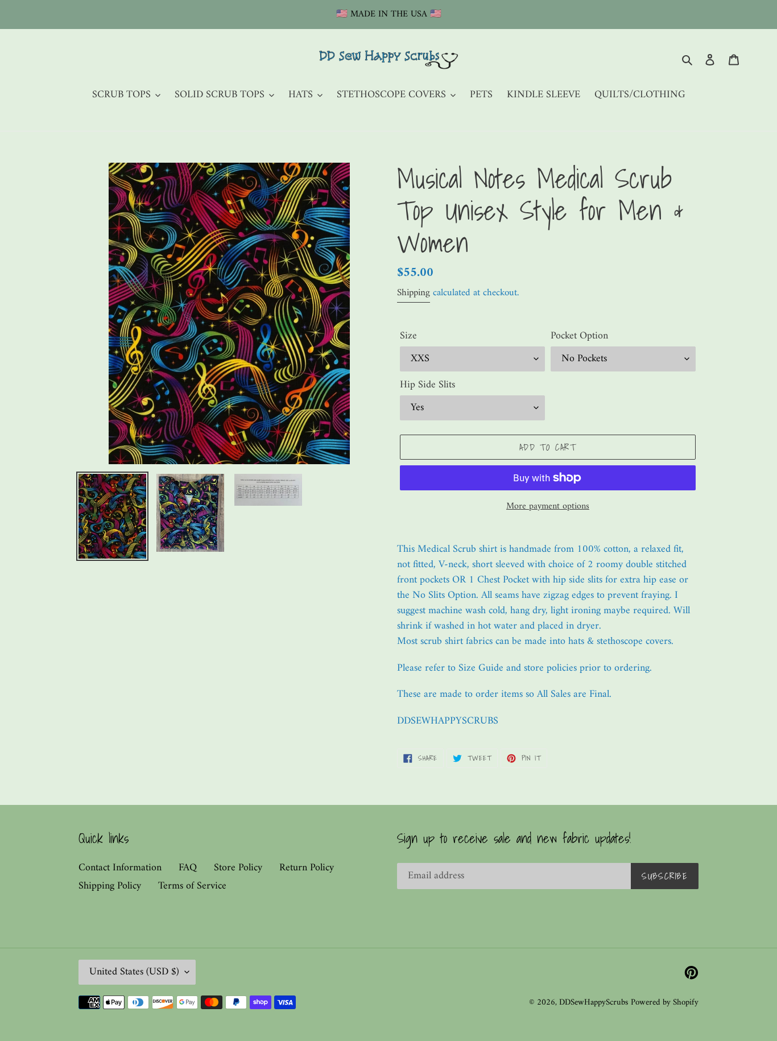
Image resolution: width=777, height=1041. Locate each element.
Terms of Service (192, 886)
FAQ (188, 868)
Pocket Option (579, 336)
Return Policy (306, 868)
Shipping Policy (109, 886)
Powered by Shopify (665, 1002)
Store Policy (238, 868)
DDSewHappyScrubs (593, 1002)
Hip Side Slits (427, 385)
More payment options (547, 506)
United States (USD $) (134, 972)
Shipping (413, 292)
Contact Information (120, 868)
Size (408, 336)
